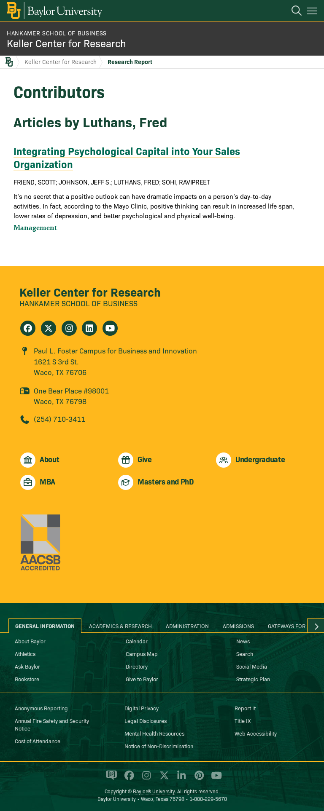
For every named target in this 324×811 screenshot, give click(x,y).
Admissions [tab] (238, 625)
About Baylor (30, 641)
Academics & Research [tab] (120, 625)
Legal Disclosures (145, 720)
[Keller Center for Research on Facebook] (27, 328)
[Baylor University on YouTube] (214, 779)
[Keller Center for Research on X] (48, 328)
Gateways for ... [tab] (290, 625)
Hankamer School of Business (57, 33)
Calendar (137, 641)
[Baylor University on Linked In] (180, 779)
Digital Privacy (141, 708)
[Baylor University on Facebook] (127, 779)
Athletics (25, 653)
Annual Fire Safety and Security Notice (52, 724)
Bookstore (27, 679)
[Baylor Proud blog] (110, 779)
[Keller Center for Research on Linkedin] (89, 328)
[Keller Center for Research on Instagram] (69, 328)
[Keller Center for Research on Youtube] (110, 328)
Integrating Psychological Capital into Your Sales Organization (127, 157)
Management (35, 227)
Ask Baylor (27, 666)
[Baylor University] (54, 10)
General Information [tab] (45, 625)
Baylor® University (154, 791)
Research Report (130, 61)
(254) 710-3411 (59, 418)
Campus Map (142, 653)
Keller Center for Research (66, 43)
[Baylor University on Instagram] (145, 779)
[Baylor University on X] (162, 779)
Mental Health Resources (154, 733)
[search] (292, 12)
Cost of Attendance (37, 740)
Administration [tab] (187, 625)
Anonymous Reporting (41, 708)
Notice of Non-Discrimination (158, 745)
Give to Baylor (142, 679)
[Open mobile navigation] (313, 12)
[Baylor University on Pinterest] (197, 779)
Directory (137, 666)
